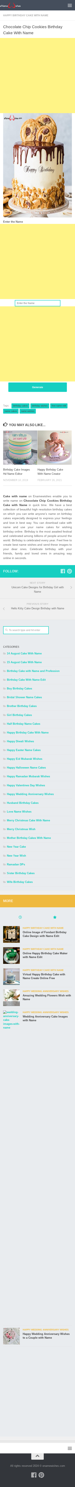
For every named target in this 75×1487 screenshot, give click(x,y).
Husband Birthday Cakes (23, 802)
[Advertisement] (37, 75)
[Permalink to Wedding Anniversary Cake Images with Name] (11, 1166)
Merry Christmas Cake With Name (28, 820)
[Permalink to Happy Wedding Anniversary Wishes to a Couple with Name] (11, 1336)
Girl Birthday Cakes (19, 715)
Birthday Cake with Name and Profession (33, 671)
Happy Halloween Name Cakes (26, 767)
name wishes (27, 411)
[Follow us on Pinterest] (69, 571)
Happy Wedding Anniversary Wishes (30, 794)
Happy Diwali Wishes (20, 741)
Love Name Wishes (19, 811)
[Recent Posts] (20, 918)
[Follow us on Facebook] (62, 571)
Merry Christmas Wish (21, 829)
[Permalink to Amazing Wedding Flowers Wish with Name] (11, 997)
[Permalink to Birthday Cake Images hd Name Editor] (20, 447)
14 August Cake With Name (24, 653)
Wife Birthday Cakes (20, 882)
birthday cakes (20, 405)
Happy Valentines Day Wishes (26, 785)
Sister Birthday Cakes (21, 873)
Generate (37, 387)
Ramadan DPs (16, 864)
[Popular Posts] (55, 918)
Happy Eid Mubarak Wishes (24, 758)
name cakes (11, 411)
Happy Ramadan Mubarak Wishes (28, 776)
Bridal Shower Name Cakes (24, 697)
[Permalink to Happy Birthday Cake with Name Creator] (55, 447)
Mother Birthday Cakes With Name (29, 837)
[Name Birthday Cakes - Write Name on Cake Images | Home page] (14, 5)
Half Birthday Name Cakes (23, 723)
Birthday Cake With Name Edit (26, 679)
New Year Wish (16, 855)
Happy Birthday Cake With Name (25, 15)
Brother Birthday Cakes (22, 706)
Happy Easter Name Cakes (24, 750)
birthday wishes (40, 405)
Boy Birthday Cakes (19, 688)
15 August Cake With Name (24, 662)
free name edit (59, 405)
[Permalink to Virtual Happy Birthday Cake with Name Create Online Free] (11, 976)
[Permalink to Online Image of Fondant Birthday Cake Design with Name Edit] (11, 934)
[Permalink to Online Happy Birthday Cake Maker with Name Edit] (11, 955)
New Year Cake (16, 846)
